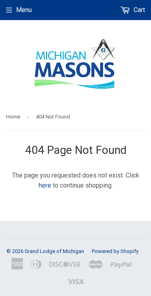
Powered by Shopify (115, 251)
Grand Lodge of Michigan (54, 251)
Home (13, 117)
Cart (138, 10)
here (45, 185)
